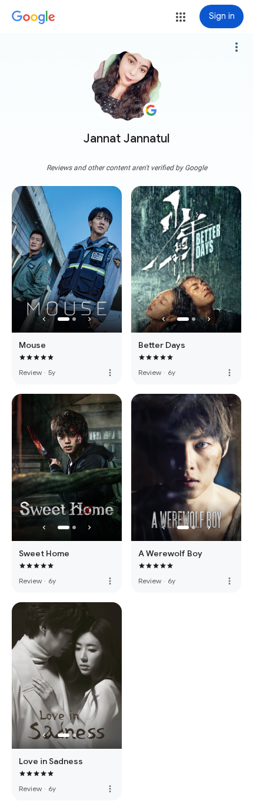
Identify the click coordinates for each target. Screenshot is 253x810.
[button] (180, 17)
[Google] (33, 18)
